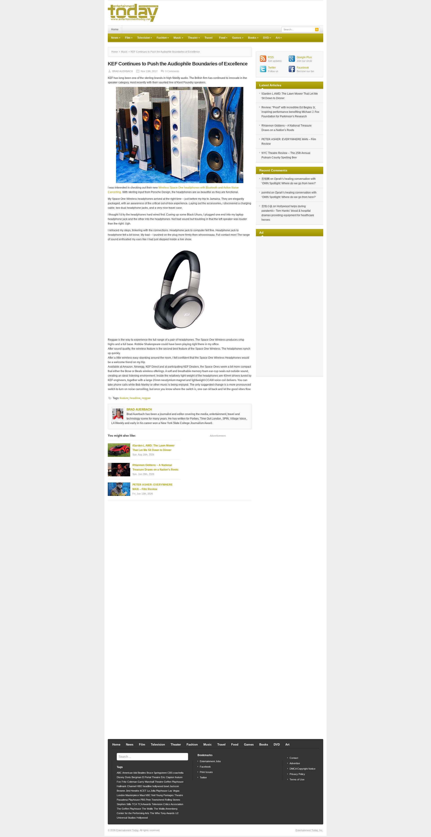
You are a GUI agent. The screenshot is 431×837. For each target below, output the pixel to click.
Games (235, 38)
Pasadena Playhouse (128, 799)
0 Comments (172, 71)
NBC (148, 795)
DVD (264, 38)
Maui (142, 795)
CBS (169, 772)
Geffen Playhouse (173, 781)
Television (142, 38)
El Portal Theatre (151, 777)
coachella (178, 772)
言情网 (266, 178)
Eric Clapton (167, 777)
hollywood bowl (160, 786)
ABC (119, 772)
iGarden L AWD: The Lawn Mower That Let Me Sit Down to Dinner (153, 448)
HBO (139, 786)
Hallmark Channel (126, 786)
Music (175, 38)
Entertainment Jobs (210, 761)
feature (124, 398)
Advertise (295, 763)
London (121, 795)
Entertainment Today (127, 830)
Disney (120, 777)
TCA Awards (144, 804)
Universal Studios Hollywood (132, 817)
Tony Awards (168, 813)
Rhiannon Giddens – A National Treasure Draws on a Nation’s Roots (155, 467)
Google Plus (304, 57)
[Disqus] (179, 561)
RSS (271, 57)
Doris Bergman (133, 777)
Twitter (272, 67)
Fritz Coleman (129, 781)
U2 (176, 813)
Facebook (303, 67)
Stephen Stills (124, 804)
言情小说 (267, 206)
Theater (191, 38)
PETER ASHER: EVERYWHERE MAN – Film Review (152, 487)
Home (115, 29)
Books (250, 38)
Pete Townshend (155, 799)
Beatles (142, 772)
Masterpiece (132, 795)
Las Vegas (174, 790)
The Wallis (147, 808)
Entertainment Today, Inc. (309, 830)
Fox (119, 781)
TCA (134, 804)
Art (276, 38)
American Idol (129, 772)
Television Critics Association (167, 804)
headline (135, 398)
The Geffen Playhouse (129, 808)
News (113, 38)
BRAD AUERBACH (122, 71)
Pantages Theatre (173, 795)
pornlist (266, 192)
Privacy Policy (297, 774)
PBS (143, 799)
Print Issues (206, 772)
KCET (143, 790)
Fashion (160, 38)
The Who (155, 813)
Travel (208, 37)
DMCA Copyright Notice (302, 768)
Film (126, 38)
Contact (294, 758)
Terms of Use (297, 779)
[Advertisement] (241, 13)
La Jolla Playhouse (157, 790)
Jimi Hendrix (132, 790)
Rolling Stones (172, 799)
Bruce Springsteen (157, 772)
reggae (146, 398)
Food (220, 38)
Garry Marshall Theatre (150, 781)
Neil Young (157, 795)
